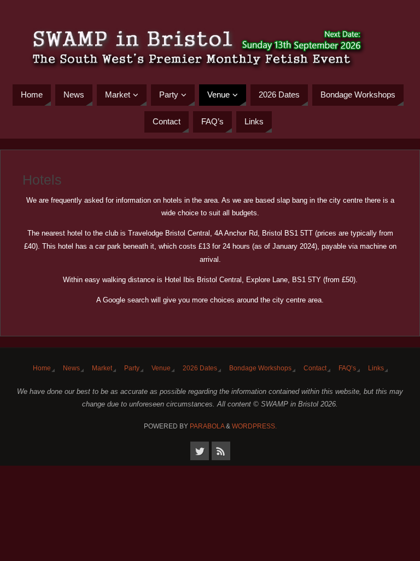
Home (42, 368)
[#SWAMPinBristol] (199, 451)
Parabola (207, 426)
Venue (161, 368)
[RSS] (221, 451)
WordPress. (254, 426)
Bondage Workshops (260, 368)
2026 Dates (200, 368)
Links (376, 368)
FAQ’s (347, 368)
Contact (315, 368)
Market (102, 368)
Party (131, 368)
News (71, 368)
